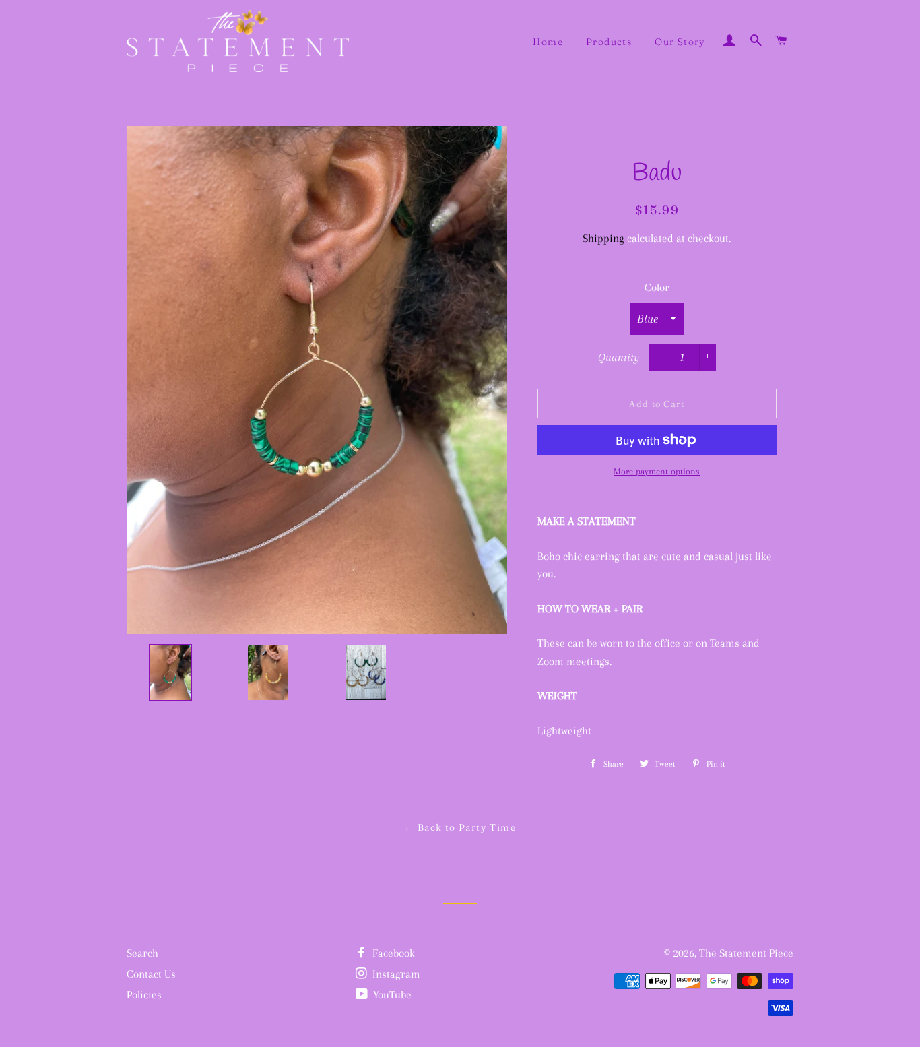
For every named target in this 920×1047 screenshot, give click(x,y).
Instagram (395, 973)
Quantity (618, 357)
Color (657, 287)
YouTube (391, 994)
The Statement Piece (746, 953)
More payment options (657, 471)
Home (548, 42)
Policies (144, 994)
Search (142, 953)
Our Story (680, 42)
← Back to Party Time (460, 827)
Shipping (603, 238)
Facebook (392, 953)
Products (609, 42)
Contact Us (151, 973)
